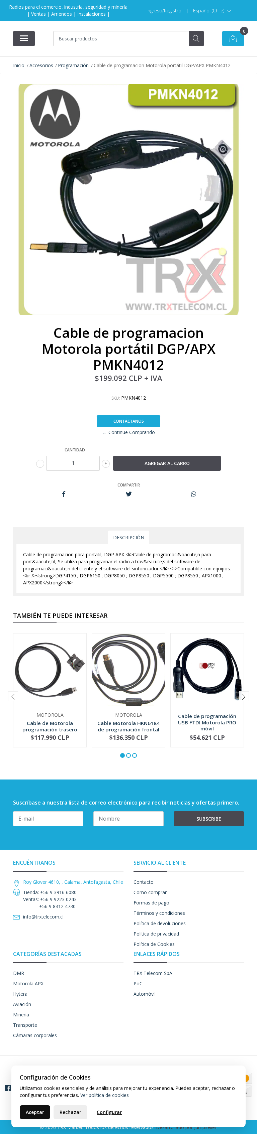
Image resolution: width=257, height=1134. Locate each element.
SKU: (115, 398)
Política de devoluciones (160, 923)
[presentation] (13, 696)
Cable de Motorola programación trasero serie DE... (49, 729)
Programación (73, 65)
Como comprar (150, 892)
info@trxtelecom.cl (43, 916)
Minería (21, 1014)
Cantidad (75, 450)
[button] (212, 10)
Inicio (18, 65)
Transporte (25, 1025)
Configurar (109, 1112)
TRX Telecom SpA (153, 973)
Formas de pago (151, 902)
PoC (138, 983)
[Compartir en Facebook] (63, 494)
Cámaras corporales (35, 1035)
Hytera (20, 994)
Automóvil (145, 994)
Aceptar (35, 1112)
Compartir (128, 485)
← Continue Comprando (128, 432)
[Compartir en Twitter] (129, 494)
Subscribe (208, 819)
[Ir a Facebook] (8, 1088)
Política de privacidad (156, 934)
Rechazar (70, 1112)
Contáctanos (128, 421)
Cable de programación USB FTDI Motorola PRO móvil (207, 722)
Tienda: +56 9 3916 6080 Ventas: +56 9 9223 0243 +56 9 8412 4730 (50, 899)
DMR (18, 973)
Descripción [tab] (128, 537)
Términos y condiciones (159, 913)
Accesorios (41, 65)
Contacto (144, 882)
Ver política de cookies (104, 1095)
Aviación (22, 1004)
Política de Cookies (154, 944)
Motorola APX (28, 983)
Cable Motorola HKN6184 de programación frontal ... (128, 729)
